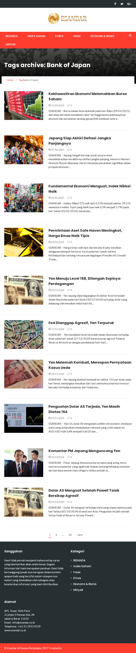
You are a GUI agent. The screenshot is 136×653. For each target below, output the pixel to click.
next (80, 535)
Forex (59, 36)
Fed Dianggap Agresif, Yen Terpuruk (81, 322)
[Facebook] (115, 4)
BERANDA (12, 36)
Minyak (11, 44)
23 (70, 534)
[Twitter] (122, 4)
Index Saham (36, 36)
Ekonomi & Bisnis (102, 36)
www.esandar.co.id (15, 630)
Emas (77, 36)
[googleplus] (129, 4)
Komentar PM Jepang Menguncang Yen (84, 450)
